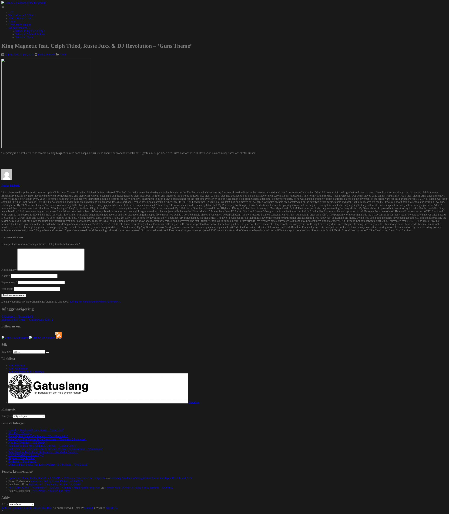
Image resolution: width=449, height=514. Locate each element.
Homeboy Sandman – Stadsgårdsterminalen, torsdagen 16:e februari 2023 (151, 478)
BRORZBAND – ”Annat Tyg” (25, 455)
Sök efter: (6, 351)
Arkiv (4, 504)
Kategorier (7, 415)
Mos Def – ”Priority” (20, 433)
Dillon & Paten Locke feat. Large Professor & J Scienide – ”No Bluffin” (48, 464)
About (11, 21)
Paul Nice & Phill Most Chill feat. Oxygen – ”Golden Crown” (42, 445)
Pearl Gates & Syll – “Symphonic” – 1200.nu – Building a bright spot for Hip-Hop (54, 487)
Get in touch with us (19, 24)
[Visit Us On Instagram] (15, 337)
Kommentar (9, 269)
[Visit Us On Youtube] (42, 337)
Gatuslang (194, 402)
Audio (62, 54)
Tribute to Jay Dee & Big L (30, 30)
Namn (5, 275)
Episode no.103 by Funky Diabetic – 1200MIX (57, 481)
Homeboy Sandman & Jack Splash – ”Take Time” (36, 429)
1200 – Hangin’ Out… (20, 18)
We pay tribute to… (19, 27)
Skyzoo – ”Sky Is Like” (21, 458)
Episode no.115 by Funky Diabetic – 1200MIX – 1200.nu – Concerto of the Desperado (56, 478)
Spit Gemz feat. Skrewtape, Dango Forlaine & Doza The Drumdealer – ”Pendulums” (55, 448)
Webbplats (7, 288)
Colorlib (88, 507)
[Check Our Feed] (58, 337)
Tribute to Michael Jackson (30, 34)
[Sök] (47, 352)
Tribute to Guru (24, 37)
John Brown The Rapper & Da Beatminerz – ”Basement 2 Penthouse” (47, 439)
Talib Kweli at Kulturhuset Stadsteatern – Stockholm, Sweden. (43, 451)
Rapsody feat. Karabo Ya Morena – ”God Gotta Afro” (38, 436)
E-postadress (9, 282)
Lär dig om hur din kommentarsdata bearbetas (95, 301)
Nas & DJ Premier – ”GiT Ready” (27, 442)
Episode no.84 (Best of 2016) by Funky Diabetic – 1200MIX (139, 487)
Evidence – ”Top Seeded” (22, 461)
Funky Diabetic (46, 54)
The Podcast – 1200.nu (21, 15)
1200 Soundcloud (18, 368)
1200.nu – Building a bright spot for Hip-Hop (26, 507)
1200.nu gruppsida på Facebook (26, 371)
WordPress (112, 507)
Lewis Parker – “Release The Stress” (51, 490)
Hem (11, 12)
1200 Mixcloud (16, 365)
